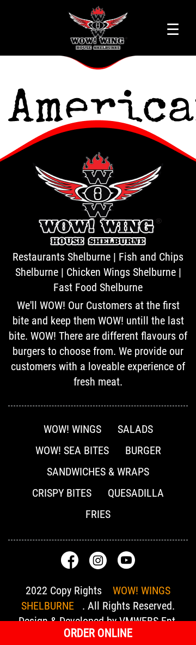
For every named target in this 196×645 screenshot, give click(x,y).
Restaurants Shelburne (62, 256)
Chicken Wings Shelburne (121, 272)
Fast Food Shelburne (98, 287)
